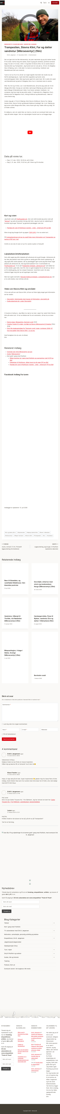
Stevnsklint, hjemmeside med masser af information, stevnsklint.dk (28, 299)
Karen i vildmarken (45, 532)
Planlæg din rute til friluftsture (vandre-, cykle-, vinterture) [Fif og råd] (29, 228)
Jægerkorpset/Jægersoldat (12, 942)
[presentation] (15, 570)
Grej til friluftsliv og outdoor (12, 953)
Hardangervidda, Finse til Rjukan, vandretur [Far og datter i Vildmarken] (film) (44, 618)
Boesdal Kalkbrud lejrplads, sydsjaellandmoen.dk (36, 277)
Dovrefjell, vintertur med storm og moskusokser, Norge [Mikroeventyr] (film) (44, 584)
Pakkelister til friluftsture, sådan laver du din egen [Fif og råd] (29, 362)
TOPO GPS (32, 232)
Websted (44, 729)
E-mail (24, 729)
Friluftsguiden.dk (21, 219)
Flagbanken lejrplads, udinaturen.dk (33, 266)
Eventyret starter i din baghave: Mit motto (17, 968)
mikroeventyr (8, 535)
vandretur (50, 535)
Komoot (7, 221)
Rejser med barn (18, 44)
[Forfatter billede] (5, 55)
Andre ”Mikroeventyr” (13, 354)
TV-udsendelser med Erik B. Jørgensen (16, 930)
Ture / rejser (8, 949)
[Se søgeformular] (41, 2)
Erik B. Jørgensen (11, 55)
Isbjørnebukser (35, 1070)
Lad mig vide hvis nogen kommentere (15, 724)
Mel (32, 1044)
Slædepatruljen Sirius (11, 946)
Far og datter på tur (10, 532)
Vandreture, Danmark (30, 44)
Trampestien (37, 535)
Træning (6, 961)
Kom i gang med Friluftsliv (12, 927)
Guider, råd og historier (11, 957)
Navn (5, 729)
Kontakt (55, 3)
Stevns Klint (28, 535)
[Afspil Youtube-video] (30, 132)
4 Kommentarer (32, 55)
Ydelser (6, 923)
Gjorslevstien (21, 532)
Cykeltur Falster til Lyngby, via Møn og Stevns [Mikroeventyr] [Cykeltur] (29, 324)
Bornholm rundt (40, 675)
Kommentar (7, 704)
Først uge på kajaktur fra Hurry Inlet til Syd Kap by (23, 1051)
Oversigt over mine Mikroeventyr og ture (19, 352)
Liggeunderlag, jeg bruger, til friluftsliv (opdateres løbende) (46, 546)
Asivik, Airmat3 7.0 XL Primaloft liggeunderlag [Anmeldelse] (12, 546)
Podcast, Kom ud (9, 965)
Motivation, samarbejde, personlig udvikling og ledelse (21, 934)
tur (44, 535)
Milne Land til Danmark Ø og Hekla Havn (23, 1034)
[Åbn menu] (48, 2)
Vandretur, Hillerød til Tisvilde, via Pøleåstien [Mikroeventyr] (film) (13, 618)
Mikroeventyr (8, 44)
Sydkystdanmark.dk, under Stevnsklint (19, 301)
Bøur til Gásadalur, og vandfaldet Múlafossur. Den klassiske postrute (14, 583)
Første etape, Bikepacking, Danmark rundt (20, 322)
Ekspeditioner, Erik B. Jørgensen (14, 938)
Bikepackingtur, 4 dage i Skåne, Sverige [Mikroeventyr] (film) (13, 653)
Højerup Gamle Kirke (32, 532)
